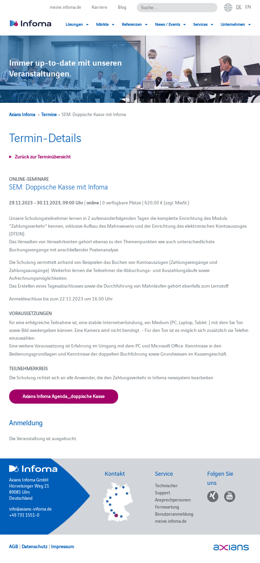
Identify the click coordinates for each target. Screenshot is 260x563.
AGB (13, 546)
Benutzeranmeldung (174, 514)
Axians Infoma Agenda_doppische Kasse (64, 395)
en (248, 6)
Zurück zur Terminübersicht (43, 156)
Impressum (62, 546)
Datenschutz (34, 546)
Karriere (99, 7)
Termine (49, 114)
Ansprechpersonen (173, 499)
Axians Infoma (22, 114)
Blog (122, 7)
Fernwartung (167, 506)
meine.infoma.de (65, 7)
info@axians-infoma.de (30, 508)
